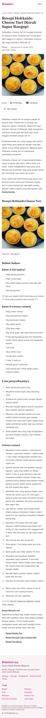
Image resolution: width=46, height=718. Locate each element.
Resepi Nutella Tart (14, 633)
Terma (4, 679)
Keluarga (27, 689)
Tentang (5, 676)
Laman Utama (7, 13)
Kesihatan (5, 695)
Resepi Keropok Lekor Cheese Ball (21, 637)
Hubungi (13, 676)
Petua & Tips (29, 695)
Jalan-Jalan (28, 699)
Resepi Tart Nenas (14, 641)
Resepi (16, 13)
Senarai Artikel (35, 676)
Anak (4, 692)
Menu (40, 4)
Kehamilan (28, 692)
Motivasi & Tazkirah (9, 699)
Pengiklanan (23, 676)
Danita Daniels (8, 192)
